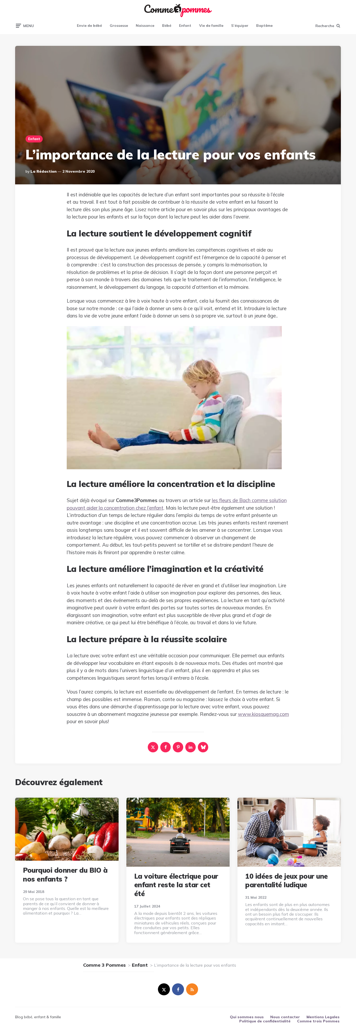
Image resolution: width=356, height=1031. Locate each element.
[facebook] (165, 747)
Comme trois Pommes (318, 1021)
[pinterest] (178, 747)
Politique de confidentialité (265, 1021)
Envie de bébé (89, 25)
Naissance (145, 25)
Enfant (185, 25)
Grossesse (119, 25)
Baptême (264, 25)
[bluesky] (203, 747)
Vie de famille (211, 25)
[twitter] (164, 989)
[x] (153, 747)
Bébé (166, 25)
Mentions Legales (323, 1017)
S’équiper (239, 25)
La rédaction (43, 171)
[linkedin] (190, 747)
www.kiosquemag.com (263, 714)
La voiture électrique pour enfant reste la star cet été (176, 885)
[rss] (192, 989)
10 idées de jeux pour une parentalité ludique (286, 880)
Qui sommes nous (247, 1017)
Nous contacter (285, 1017)
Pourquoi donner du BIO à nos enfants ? (65, 874)
